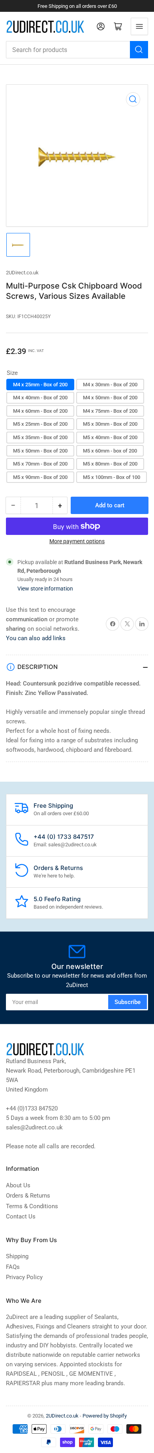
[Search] (139, 49)
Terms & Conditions (32, 1206)
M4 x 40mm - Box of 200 (40, 398)
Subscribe (128, 1002)
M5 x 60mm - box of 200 (110, 451)
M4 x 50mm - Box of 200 (110, 398)
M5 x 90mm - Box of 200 (40, 477)
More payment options (77, 541)
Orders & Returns (28, 1195)
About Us (18, 1185)
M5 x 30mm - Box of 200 (110, 424)
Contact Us (21, 1216)
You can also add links (36, 638)
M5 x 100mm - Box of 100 (111, 477)
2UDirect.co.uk (22, 273)
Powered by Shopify (105, 1416)
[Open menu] (139, 26)
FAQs (13, 1266)
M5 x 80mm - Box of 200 (110, 464)
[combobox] (77, 49)
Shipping (17, 1256)
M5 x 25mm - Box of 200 (40, 424)
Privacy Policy (24, 1277)
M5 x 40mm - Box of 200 (110, 437)
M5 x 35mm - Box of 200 (40, 437)
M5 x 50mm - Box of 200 (40, 451)
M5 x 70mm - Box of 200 (40, 464)
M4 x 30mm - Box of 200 (110, 384)
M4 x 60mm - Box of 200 (40, 411)
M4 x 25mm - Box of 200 (40, 384)
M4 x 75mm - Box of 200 (110, 411)
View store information (45, 588)
